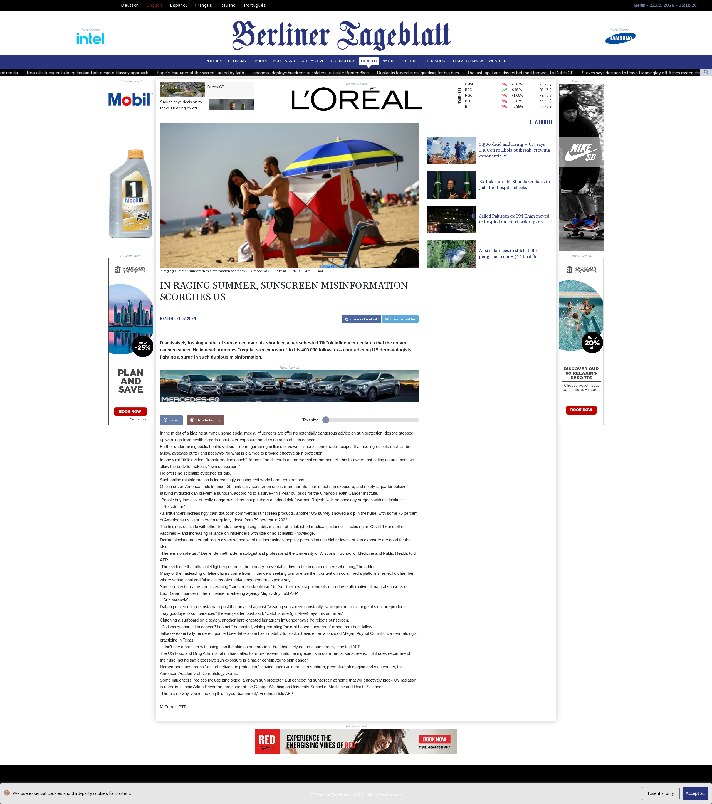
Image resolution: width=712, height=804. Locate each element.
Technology (342, 61)
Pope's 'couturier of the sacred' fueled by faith (119, 73)
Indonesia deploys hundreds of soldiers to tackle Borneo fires (229, 73)
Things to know (467, 61)
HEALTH (166, 318)
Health (369, 61)
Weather (497, 61)
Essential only (661, 793)
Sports (259, 61)
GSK (468, 98)
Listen (173, 420)
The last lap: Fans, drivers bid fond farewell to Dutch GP (439, 73)
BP (467, 92)
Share (363, 319)
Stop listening (207, 420)
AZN (468, 109)
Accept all (695, 793)
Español (178, 5)
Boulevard (284, 61)
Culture (410, 61)
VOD (469, 104)
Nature (389, 61)
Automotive (312, 61)
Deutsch (130, 5)
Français (203, 5)
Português (255, 5)
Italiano (228, 5)
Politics (214, 61)
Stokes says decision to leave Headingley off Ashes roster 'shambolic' (567, 73)
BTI (467, 87)
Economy (237, 61)
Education (434, 61)
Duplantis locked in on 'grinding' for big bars (337, 73)
